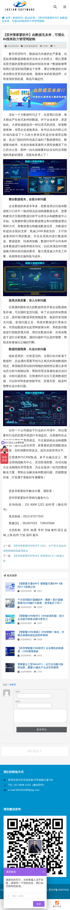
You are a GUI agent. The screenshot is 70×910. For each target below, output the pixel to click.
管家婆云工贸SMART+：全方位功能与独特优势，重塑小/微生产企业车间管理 (40, 666)
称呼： (18, 692)
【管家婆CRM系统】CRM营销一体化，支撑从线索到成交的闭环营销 (41, 634)
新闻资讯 (18, 17)
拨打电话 (57, 906)
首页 (8, 17)
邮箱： (18, 701)
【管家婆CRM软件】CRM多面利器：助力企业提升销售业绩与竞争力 (41, 617)
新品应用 (30, 17)
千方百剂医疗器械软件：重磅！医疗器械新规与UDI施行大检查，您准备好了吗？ (40, 601)
